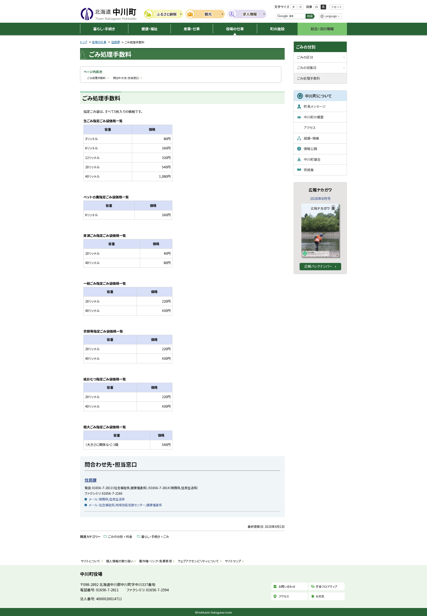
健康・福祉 (149, 28)
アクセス (284, 596)
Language (331, 16)
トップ (83, 42)
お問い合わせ (287, 586)
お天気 (320, 596)
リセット (336, 6)
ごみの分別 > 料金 (120, 536)
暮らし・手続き (104, 28)
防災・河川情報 (322, 28)
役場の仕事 (235, 28)
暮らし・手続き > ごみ (155, 536)
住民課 (115, 42)
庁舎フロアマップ (326, 586)
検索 (310, 16)
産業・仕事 (192, 28)
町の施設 (277, 28)
